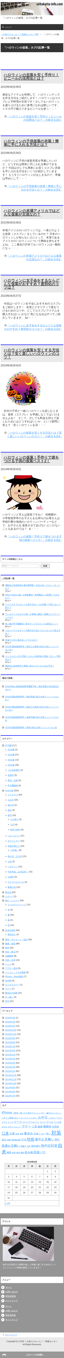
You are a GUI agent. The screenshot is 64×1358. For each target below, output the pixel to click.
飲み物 (29, 1152)
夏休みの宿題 (11, 993)
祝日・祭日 (10, 952)
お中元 (43, 1117)
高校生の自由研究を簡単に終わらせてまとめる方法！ (29, 666)
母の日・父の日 (15, 856)
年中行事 (9, 790)
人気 (34, 1126)
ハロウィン (13, 866)
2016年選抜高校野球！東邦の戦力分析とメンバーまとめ (31, 727)
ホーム (8, 1287)
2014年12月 (10, 1075)
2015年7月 (10, 1046)
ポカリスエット (14, 1127)
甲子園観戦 (13, 785)
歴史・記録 (13, 780)
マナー (8, 989)
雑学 (7, 948)
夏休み (28, 1133)
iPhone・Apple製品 (14, 976)
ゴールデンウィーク (17, 904)
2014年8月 (10, 1092)
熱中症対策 (49, 1145)
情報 (9, 1140)
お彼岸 (11, 877)
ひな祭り (14, 819)
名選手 (11, 775)
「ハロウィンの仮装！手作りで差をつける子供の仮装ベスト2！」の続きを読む (34, 538)
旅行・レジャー (12, 900)
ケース (18, 1121)
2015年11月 (10, 1034)
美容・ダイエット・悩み (16, 939)
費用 (22, 1153)
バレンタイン (14, 836)
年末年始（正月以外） (18, 872)
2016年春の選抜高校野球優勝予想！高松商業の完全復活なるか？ (32, 688)
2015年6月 (10, 1050)
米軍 (14, 1153)
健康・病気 (10, 943)
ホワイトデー (14, 841)
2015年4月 (10, 1059)
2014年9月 (10, 1087)
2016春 (11, 765)
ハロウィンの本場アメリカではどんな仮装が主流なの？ (32, 212)
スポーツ (9, 896)
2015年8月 (10, 1042)
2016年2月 (10, 1022)
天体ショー (40, 1133)
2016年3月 (10, 1018)
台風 (12, 1133)
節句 (10, 815)
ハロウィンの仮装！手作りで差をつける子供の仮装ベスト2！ (31, 459)
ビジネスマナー (12, 985)
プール (49, 1122)
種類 (9, 1152)
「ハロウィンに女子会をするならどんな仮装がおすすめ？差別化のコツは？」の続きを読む (33, 327)
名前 (17, 1134)
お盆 (10, 861)
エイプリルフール (16, 882)
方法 (24, 1139)
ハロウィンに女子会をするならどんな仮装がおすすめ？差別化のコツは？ (32, 283)
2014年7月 (10, 1096)
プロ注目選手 (14, 770)
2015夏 (11, 755)
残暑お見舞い (11, 1145)
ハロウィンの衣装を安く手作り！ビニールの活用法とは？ (31, 76)
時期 (30, 1139)
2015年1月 (10, 1071)
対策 (56, 1133)
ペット (8, 964)
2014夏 (11, 749)
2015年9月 (10, 1038)
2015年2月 (10, 1067)
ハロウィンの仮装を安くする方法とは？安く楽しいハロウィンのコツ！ (32, 353)
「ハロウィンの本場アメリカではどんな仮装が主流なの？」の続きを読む (34, 257)
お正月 (11, 800)
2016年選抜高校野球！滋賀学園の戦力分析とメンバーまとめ (32, 719)
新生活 (8, 892)
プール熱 (57, 1122)
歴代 (57, 1139)
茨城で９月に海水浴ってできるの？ (21, 640)
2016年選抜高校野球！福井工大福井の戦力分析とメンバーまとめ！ (32, 708)
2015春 (11, 760)
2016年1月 (10, 1026)
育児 (7, 1001)
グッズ (10, 1122)
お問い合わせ (11, 1292)
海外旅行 (36, 1146)
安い (48, 1133)
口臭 (5, 1133)
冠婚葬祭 (9, 956)
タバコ (43, 1122)
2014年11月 (10, 1079)
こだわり (52, 1118)
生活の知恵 (10, 930)
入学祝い (14, 850)
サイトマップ (11, 1300)
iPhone (7, 1112)
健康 (40, 1126)
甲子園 (8, 745)
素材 (18, 1153)
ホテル (4, 1127)
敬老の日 (12, 887)
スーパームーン (31, 1122)
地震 (21, 1134)
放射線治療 (16, 1140)
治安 (29, 1146)
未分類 (8, 980)
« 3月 (7, 1203)
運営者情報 (10, 1296)
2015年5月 (10, 1055)
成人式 (11, 805)
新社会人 (12, 934)
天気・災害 (10, 960)
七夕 (12, 824)
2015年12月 (10, 1030)
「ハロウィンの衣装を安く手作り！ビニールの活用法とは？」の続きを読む (34, 118)
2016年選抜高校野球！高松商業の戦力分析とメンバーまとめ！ (32, 698)
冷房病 (55, 1126)
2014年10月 (10, 1083)
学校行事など (14, 846)
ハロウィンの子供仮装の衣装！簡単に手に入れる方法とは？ (31, 142)
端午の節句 (15, 829)
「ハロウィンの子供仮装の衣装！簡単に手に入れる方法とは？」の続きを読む (34, 188)
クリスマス (13, 795)
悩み (4, 1139)
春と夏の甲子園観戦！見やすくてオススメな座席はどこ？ (31, 624)
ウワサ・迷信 (11, 968)
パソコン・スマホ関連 (15, 972)
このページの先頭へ (35, 1355)
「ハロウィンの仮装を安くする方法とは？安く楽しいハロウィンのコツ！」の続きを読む (34, 434)
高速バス (39, 1152)
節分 (10, 810)
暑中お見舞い (44, 1139)
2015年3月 (10, 1063)
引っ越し (9, 997)
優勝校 (47, 1126)
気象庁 (23, 1146)
